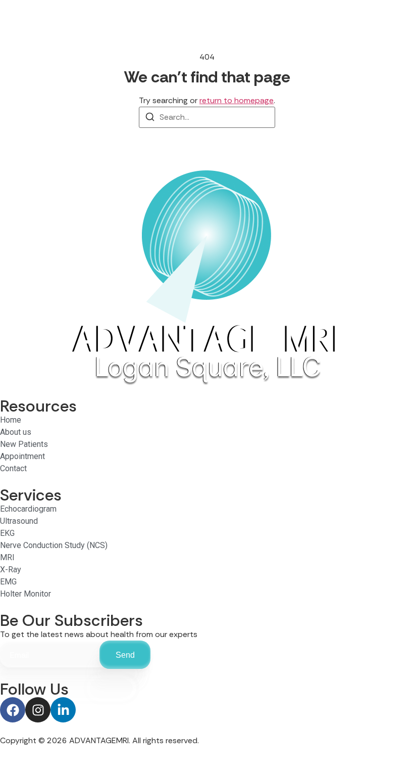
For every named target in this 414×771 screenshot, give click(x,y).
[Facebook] (12, 709)
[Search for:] (207, 117)
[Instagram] (37, 709)
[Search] (150, 118)
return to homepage (236, 100)
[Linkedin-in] (63, 709)
